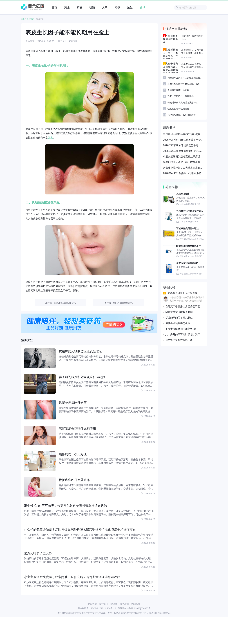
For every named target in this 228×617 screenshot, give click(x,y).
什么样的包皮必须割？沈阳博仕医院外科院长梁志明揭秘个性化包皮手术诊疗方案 (80, 529)
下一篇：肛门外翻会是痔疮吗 (118, 302)
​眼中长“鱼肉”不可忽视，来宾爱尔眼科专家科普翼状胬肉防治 (65, 505)
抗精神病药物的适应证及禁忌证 (80, 351)
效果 (50, 137)
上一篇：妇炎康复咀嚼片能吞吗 (60, 302)
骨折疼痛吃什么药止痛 (74, 480)
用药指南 (30, 19)
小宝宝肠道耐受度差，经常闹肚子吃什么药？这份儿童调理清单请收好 (72, 577)
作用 (57, 65)
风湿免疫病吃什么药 (73, 402)
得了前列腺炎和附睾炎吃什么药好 (82, 377)
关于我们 (103, 604)
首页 (23, 19)
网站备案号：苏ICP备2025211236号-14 (97, 608)
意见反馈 (124, 604)
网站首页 (92, 604)
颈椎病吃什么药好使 (73, 454)
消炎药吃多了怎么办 (38, 553)
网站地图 (135, 604)
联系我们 (114, 604)
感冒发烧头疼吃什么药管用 (77, 428)
